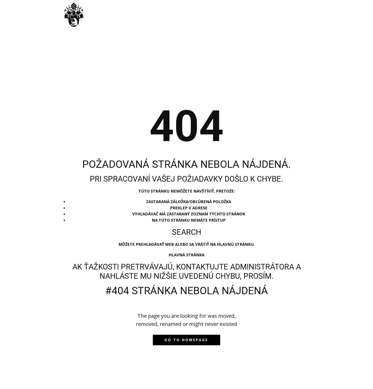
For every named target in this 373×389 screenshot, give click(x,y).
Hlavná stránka (186, 254)
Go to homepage (186, 340)
